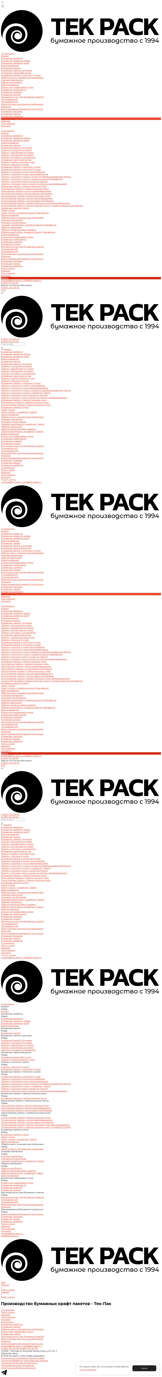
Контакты (6, 276)
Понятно (144, 1368)
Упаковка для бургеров (13, 222)
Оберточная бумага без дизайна (18, 230)
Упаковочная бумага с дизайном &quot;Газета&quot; (29, 225)
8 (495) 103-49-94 (9, 283)
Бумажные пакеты (11, 68)
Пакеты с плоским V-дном (15, 164)
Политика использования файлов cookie (22, 1358)
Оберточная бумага (11, 82)
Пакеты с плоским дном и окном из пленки (24, 181)
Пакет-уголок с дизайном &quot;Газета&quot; (25, 213)
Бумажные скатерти (11, 92)
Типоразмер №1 (9, 99)
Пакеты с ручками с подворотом (18, 157)
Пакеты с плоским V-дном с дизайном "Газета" (26, 393)
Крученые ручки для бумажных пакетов (22, 97)
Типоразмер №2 (9, 102)
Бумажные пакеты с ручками (16, 70)
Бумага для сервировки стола (17, 87)
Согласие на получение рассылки (19, 1363)
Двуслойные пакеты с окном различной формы (26, 193)
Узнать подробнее (87, 1370)
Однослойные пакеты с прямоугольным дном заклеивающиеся (35, 203)
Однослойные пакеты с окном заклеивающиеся (27, 198)
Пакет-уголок (8, 210)
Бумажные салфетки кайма (15, 61)
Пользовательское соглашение (17, 1365)
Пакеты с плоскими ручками (16, 150)
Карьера (5, 271)
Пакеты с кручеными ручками (17, 155)
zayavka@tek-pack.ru (12, 280)
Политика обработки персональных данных (24, 1360)
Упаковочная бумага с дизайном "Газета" (23, 424)
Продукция (7, 1322)
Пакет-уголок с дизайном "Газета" (19, 412)
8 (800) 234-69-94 (10, 288)
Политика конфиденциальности (18, 1368)
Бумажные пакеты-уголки (15, 208)
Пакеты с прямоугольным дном (18, 162)
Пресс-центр (8, 268)
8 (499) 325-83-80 (10, 1348)
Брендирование (10, 65)
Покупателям (8, 273)
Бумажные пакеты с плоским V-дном (21, 75)
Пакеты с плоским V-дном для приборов (23, 172)
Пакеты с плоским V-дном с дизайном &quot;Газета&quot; (32, 179)
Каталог (5, 133)
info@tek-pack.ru (33, 280)
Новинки (6, 106)
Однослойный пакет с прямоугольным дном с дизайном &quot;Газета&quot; (42, 205)
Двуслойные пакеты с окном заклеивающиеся (26, 191)
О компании (7, 131)
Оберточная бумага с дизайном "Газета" (22, 431)
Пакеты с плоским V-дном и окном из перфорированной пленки (36, 177)
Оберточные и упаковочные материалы (22, 78)
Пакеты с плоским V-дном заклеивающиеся (24, 174)
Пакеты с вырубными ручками (17, 152)
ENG (3, 290)
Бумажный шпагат (11, 94)
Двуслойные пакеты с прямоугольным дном (25, 189)
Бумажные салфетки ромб (15, 63)
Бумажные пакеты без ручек (16, 73)
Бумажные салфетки (12, 58)
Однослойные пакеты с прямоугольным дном (26, 196)
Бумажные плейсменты (13, 90)
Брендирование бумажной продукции (22, 109)
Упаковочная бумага (12, 80)
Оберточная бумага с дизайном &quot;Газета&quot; (28, 232)
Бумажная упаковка (11, 111)
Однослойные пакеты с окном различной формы (27, 201)
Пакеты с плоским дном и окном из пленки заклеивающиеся (34, 184)
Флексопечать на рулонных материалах (22, 104)
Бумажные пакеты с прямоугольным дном (24, 186)
